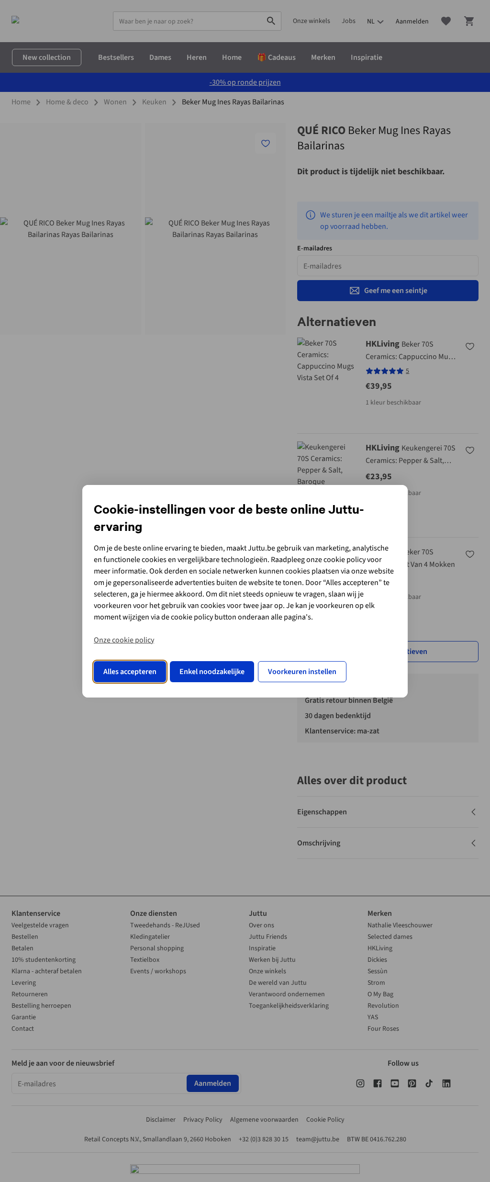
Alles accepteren (129, 671)
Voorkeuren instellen (302, 671)
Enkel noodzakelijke (212, 671)
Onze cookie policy (124, 640)
